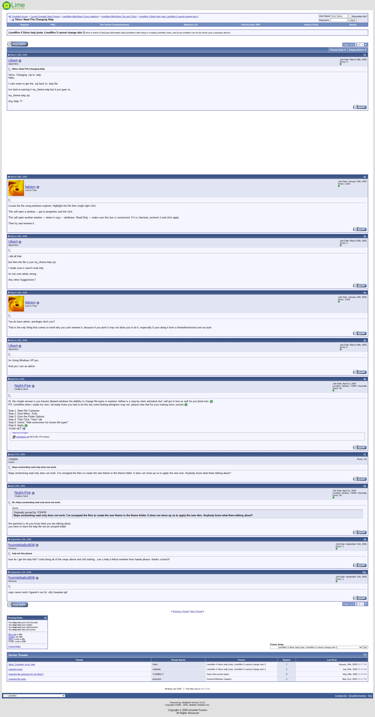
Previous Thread (181, 611)
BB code (12, 634)
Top (370, 695)
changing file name (17, 679)
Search (352, 24)
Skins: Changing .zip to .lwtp (21, 664)
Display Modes (356, 50)
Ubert (13, 60)
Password (324, 20)
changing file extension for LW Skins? (26, 674)
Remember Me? (359, 16)
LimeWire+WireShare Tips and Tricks (119, 16)
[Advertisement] (187, 141)
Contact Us (341, 695)
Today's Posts (311, 24)
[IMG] (11, 639)
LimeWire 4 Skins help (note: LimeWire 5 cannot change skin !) (168, 16)
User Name (324, 16)
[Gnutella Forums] (13, 9)
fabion (30, 187)
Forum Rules (14, 646)
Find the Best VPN (250, 24)
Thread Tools (337, 50)
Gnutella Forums (20, 16)
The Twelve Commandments (114, 24)
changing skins (15, 669)
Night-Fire (22, 386)
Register (24, 24)
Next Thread (196, 611)
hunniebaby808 (21, 545)
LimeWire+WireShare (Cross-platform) (80, 16)
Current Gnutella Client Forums (45, 16)
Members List (191, 24)
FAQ (53, 24)
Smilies (11, 637)
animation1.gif (22, 437)
